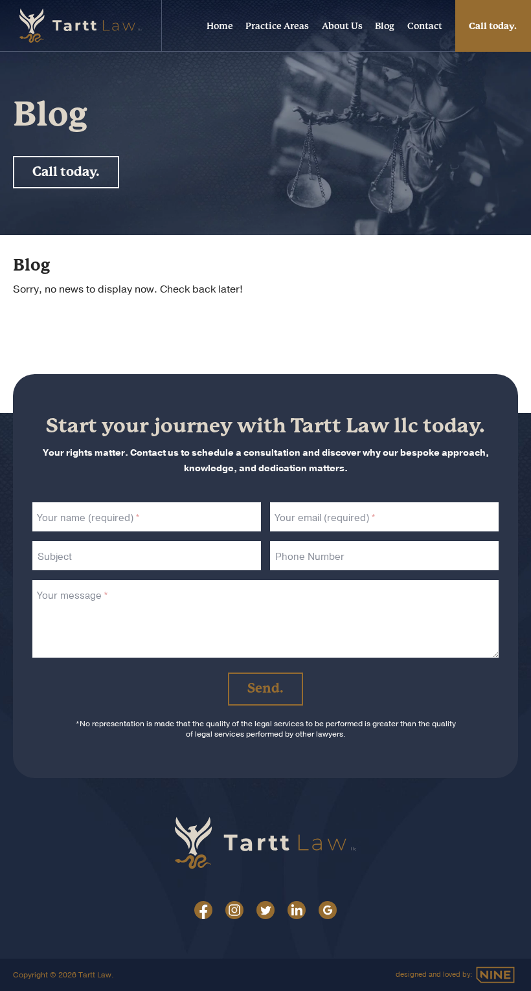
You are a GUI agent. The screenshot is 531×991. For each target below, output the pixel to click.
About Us (342, 26)
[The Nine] (495, 975)
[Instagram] (234, 913)
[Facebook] (203, 913)
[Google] (328, 913)
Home (220, 26)
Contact (424, 26)
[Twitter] (265, 913)
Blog (384, 26)
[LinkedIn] (297, 913)
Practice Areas (277, 26)
